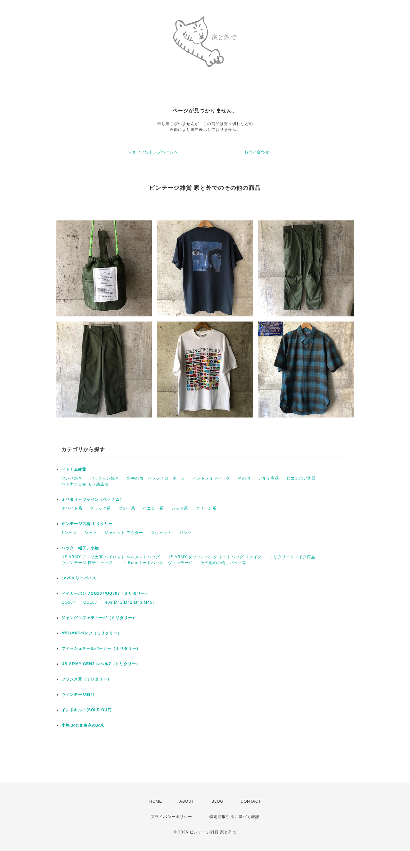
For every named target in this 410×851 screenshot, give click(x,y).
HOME (155, 801)
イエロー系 (153, 508)
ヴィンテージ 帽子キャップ (87, 563)
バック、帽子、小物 (80, 548)
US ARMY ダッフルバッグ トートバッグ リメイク (215, 557)
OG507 (69, 602)
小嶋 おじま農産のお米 (83, 725)
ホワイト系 (72, 508)
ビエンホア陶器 (301, 478)
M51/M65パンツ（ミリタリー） (92, 633)
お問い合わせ (256, 152)
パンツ (185, 532)
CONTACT (251, 801)
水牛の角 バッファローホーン (156, 478)
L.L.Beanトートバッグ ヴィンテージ (156, 563)
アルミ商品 (268, 478)
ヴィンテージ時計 (78, 694)
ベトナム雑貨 (74, 469)
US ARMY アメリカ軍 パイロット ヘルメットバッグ (111, 557)
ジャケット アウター (123, 532)
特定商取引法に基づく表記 (234, 817)
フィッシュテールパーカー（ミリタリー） (101, 648)
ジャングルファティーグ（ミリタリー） (99, 618)
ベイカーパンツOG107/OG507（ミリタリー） (105, 593)
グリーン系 (206, 508)
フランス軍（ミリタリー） (86, 679)
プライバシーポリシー (171, 817)
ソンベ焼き (72, 478)
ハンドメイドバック (211, 478)
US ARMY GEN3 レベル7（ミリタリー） (101, 664)
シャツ (90, 532)
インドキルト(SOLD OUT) (87, 710)
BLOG (217, 801)
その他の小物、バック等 (223, 563)
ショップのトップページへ (153, 152)
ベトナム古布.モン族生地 (85, 484)
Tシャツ (69, 532)
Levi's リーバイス (79, 578)
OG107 (90, 602)
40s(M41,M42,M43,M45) (129, 602)
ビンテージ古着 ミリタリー (87, 523)
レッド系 (179, 508)
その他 (244, 478)
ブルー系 (127, 508)
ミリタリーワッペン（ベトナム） (93, 499)
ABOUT (186, 801)
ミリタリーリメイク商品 (292, 557)
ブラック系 (100, 508)
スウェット (161, 532)
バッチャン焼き (104, 478)
